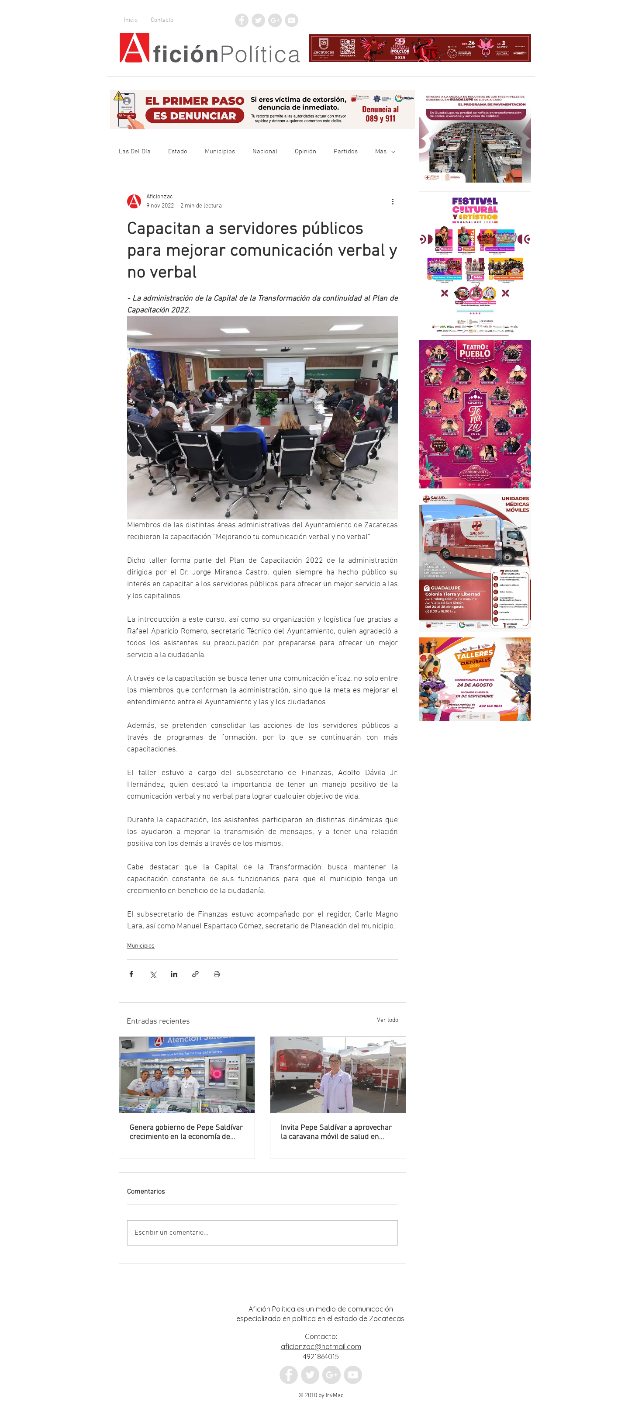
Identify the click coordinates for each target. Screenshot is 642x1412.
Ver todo (387, 1020)
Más (381, 152)
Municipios (220, 152)
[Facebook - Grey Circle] (242, 20)
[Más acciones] (392, 201)
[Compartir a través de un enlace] (195, 974)
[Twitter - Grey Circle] (258, 20)
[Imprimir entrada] (217, 974)
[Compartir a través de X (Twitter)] (152, 974)
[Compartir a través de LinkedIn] (174, 974)
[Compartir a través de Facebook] (131, 974)
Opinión (305, 152)
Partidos (346, 152)
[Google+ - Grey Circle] (275, 20)
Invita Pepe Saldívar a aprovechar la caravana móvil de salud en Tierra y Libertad (336, 1132)
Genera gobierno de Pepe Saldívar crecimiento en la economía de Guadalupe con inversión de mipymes (186, 1132)
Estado (177, 152)
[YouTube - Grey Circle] (291, 20)
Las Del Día (135, 152)
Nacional (264, 152)
